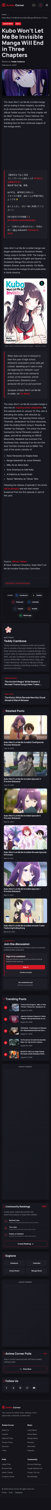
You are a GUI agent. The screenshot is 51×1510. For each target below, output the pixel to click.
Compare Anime (8, 1476)
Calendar (36, 1263)
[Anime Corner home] (16, 5)
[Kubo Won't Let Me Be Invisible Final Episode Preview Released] (25, 727)
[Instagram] (20, 1387)
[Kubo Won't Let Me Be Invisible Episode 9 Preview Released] (25, 801)
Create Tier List (33, 1472)
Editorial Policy (7, 1438)
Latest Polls (6, 1464)
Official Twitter (19, 561)
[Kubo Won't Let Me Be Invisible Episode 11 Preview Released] (25, 764)
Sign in (25, 967)
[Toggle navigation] (46, 5)
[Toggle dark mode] (34, 5)
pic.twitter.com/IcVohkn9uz (21, 220)
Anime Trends (7, 1472)
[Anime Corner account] (40, 5)
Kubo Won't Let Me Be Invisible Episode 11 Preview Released (22, 780)
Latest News (32, 1430)
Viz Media (25, 393)
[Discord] (34, 1387)
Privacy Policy (7, 1442)
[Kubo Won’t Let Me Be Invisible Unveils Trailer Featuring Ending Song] (25, 910)
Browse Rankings (34, 1464)
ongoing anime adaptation (28, 407)
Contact (5, 1434)
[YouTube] (27, 1387)
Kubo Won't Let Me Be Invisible (17, 583)
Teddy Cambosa (18, 62)
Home (4, 15)
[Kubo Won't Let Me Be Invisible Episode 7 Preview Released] (25, 874)
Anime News (14, 1271)
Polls (11, 1492)
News (18, 24)
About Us (5, 1430)
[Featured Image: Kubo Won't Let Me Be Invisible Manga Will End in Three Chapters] (25, 82)
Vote (45, 1354)
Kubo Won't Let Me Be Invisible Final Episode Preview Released (24, 743)
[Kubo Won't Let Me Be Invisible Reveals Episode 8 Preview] (25, 837)
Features (30, 1450)
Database (14, 1263)
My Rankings (32, 1476)
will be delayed (11, 488)
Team (4, 1450)
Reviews (30, 1442)
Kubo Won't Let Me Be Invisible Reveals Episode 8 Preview (25, 853)
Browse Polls (7, 1468)
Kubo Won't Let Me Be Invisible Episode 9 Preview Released (22, 816)
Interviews (31, 1446)
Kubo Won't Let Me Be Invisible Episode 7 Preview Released (22, 890)
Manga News (7, 24)
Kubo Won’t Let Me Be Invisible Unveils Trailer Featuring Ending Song (24, 926)
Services (5, 1446)
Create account (26, 972)
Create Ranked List (34, 1468)
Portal (4, 1492)
